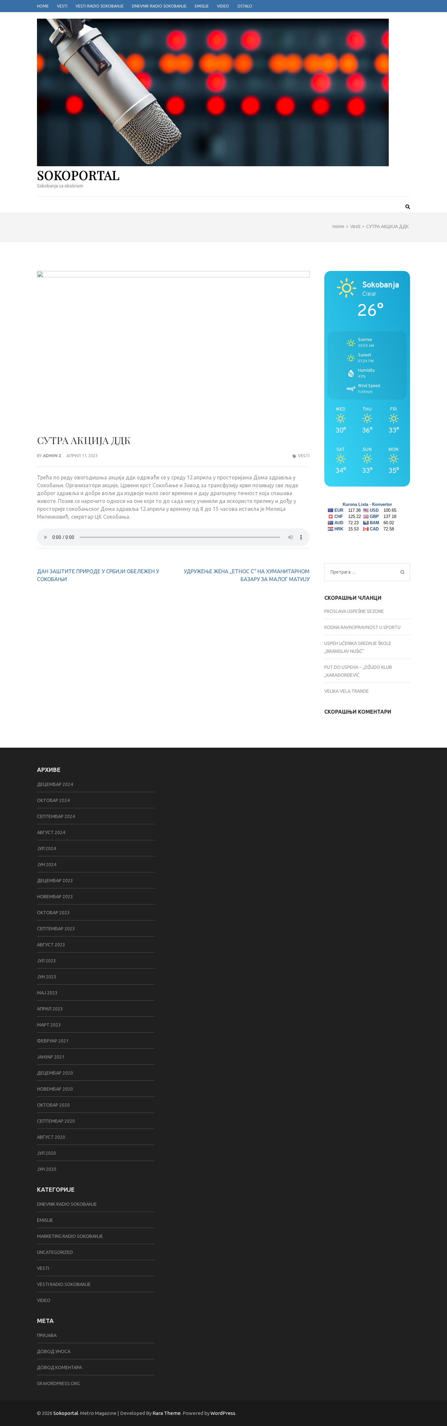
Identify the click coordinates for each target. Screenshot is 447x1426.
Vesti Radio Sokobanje (100, 6)
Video (223, 6)
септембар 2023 (56, 928)
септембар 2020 (56, 1121)
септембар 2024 (56, 816)
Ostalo (244, 6)
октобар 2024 (53, 800)
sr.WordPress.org (58, 1383)
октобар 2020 (53, 1105)
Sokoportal (78, 175)
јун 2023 (46, 976)
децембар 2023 (55, 880)
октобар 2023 (53, 912)
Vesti (62, 6)
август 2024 (51, 832)
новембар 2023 (55, 896)
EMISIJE (45, 1220)
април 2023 (50, 1008)
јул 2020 (46, 1153)
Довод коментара (59, 1367)
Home (43, 6)
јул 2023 (46, 960)
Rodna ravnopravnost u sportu (362, 627)
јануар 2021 (50, 1057)
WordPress (222, 1413)
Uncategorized (55, 1252)
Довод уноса (53, 1351)
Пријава (47, 1335)
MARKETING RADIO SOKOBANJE (70, 1236)
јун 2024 (46, 864)
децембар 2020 (55, 1073)
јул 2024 (46, 848)
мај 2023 (47, 992)
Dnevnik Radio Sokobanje (159, 6)
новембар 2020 (55, 1089)
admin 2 (52, 455)
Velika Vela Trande (346, 691)
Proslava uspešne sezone (354, 611)
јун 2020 (46, 1169)
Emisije (202, 6)
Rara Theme (166, 1413)
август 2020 (51, 1137)
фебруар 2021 (53, 1040)
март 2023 (49, 1024)
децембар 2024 (55, 784)
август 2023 (51, 944)
